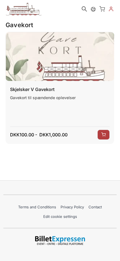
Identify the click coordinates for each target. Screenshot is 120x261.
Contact (95, 207)
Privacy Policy (72, 207)
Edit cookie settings (60, 216)
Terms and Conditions (37, 207)
